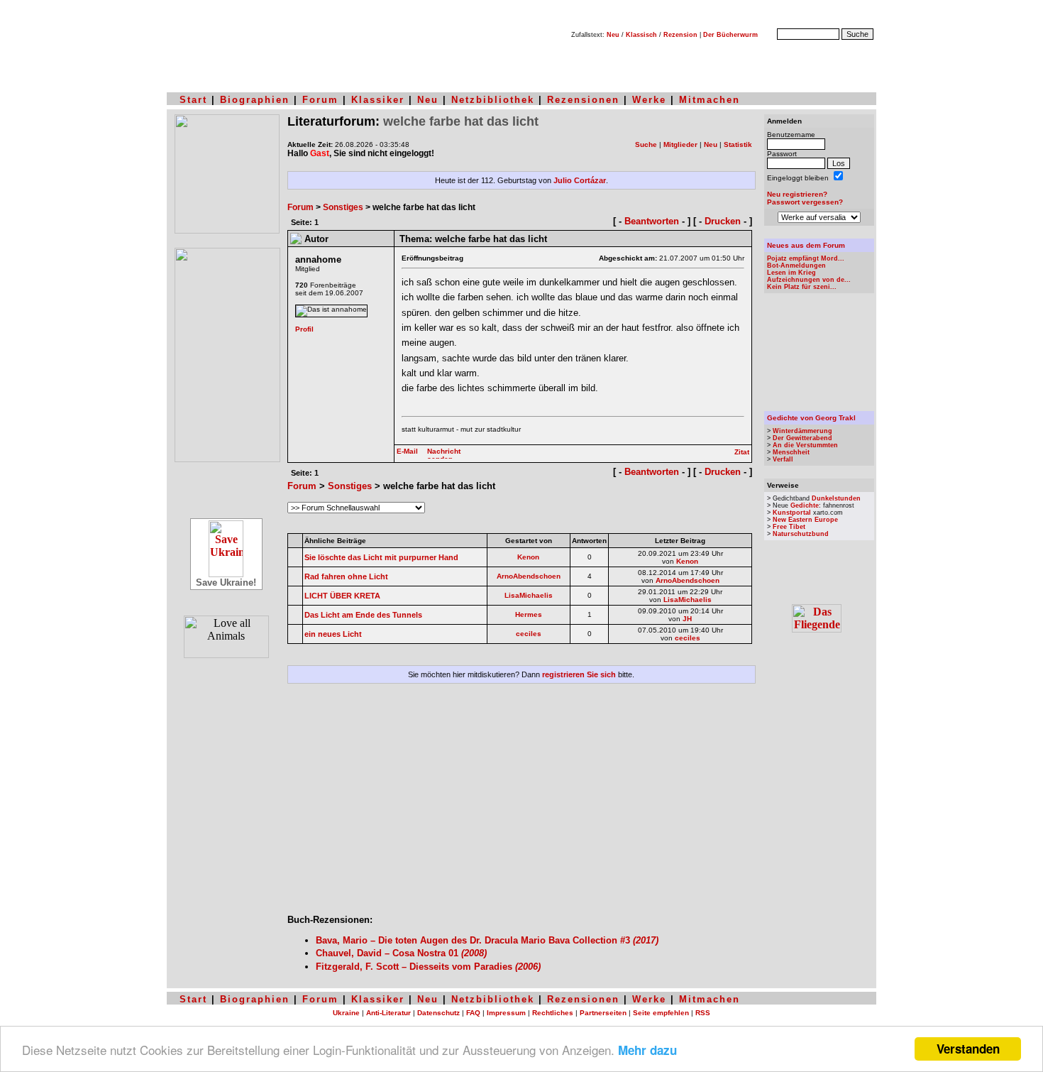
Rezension (680, 34)
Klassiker (377, 99)
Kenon (528, 557)
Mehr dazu (647, 1050)
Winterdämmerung (802, 430)
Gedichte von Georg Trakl (811, 418)
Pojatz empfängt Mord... (805, 258)
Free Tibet (789, 526)
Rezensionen (583, 99)
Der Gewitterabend (802, 438)
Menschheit (791, 452)
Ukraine (346, 1013)
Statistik (738, 144)
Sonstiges (343, 207)
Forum (320, 99)
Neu (613, 34)
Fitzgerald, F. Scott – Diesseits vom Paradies (428, 966)
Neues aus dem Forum (806, 245)
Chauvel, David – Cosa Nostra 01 (401, 953)
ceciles (528, 634)
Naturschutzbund (801, 533)
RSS (702, 1013)
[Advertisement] (521, 804)
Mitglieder (680, 144)
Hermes (528, 614)
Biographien (254, 99)
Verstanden (968, 1048)
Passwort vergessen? (805, 202)
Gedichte (804, 505)
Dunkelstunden (836, 498)
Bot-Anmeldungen (796, 265)
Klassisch (641, 34)
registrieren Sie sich (579, 674)
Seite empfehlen (661, 1013)
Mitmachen (709, 99)
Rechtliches (552, 1013)
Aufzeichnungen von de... (809, 279)
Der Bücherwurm (730, 34)
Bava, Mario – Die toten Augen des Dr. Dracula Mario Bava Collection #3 (487, 940)
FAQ (473, 1013)
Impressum (506, 1013)
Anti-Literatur (388, 1013)
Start (193, 99)
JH (687, 619)
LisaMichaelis (528, 595)
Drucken (723, 221)
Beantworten (651, 221)
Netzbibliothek (492, 99)
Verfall (783, 459)
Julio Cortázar (579, 180)
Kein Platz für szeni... (802, 286)
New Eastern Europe (805, 519)
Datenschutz (438, 1013)
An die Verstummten (805, 445)
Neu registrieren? (797, 194)
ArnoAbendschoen (529, 576)
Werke (649, 99)
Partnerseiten (603, 1013)
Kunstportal (792, 512)
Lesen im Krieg (791, 272)
